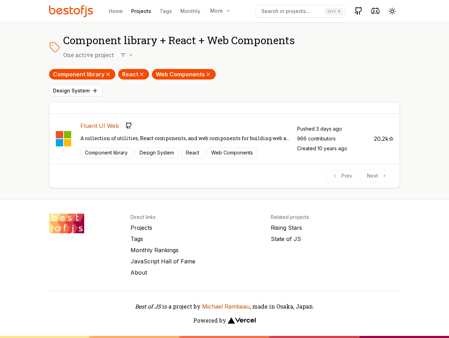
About (138, 272)
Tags (166, 11)
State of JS (286, 238)
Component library (79, 74)
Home (116, 11)
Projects (141, 11)
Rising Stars (286, 227)
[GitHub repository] (129, 125)
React (130, 74)
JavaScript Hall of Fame (162, 261)
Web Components (180, 74)
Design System (71, 91)
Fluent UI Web (99, 125)
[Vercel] (242, 320)
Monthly (190, 11)
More (216, 11)
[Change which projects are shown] (127, 55)
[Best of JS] (72, 11)
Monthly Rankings (154, 250)
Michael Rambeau (226, 306)
